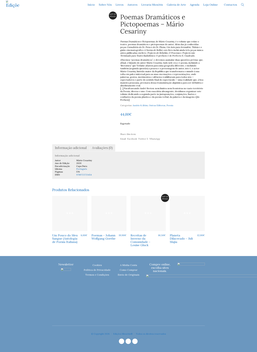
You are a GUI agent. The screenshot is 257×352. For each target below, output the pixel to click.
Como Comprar (128, 269)
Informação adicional (71, 148)
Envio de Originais (128, 274)
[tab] (70, 148)
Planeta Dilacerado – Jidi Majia (181, 238)
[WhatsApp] (135, 341)
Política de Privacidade (97, 269)
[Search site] (242, 5)
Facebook (132, 138)
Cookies (97, 265)
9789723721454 (84, 174)
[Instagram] (121, 341)
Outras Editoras (157, 105)
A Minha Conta (128, 265)
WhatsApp (154, 138)
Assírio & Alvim (140, 105)
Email (123, 138)
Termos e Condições (97, 274)
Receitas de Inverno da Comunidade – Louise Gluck (140, 240)
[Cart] (249, 4)
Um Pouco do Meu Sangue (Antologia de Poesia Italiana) (65, 238)
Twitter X (143, 138)
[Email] (128, 341)
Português (81, 169)
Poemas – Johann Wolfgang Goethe (103, 237)
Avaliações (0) (102, 148)
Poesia (170, 105)
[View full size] (56, 18)
